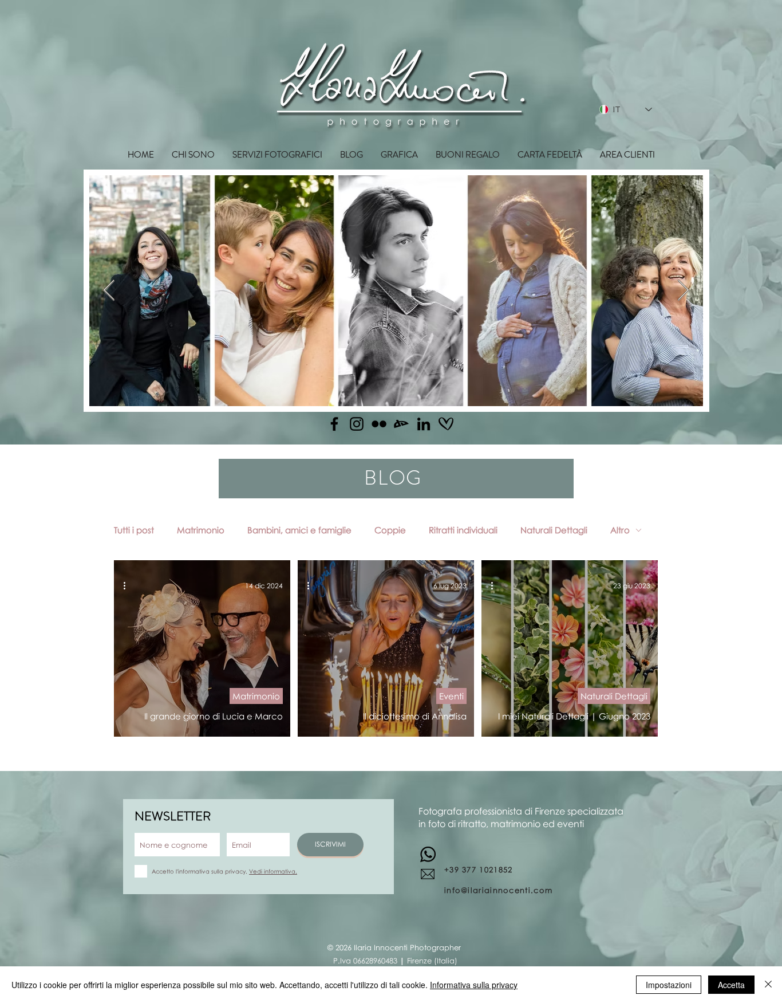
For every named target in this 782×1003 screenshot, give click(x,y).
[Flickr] (379, 424)
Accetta (731, 984)
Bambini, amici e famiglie (299, 530)
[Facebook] (334, 424)
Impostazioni (669, 984)
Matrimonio (200, 530)
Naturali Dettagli (553, 530)
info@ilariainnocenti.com (498, 890)
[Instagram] (356, 424)
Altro (620, 530)
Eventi (451, 696)
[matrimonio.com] (446, 424)
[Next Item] (683, 291)
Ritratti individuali (463, 530)
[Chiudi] (768, 985)
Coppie (390, 530)
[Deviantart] (401, 424)
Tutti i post (134, 530)
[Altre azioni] (128, 585)
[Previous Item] (109, 291)
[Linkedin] (423, 424)
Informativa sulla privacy (474, 984)
